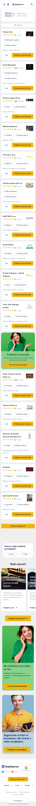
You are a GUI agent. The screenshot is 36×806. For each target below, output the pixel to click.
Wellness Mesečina (10, 126)
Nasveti (7, 785)
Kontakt (27, 785)
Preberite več (8, 608)
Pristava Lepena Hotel (11, 98)
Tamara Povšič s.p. (10, 405)
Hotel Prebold (8, 245)
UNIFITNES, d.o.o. (9, 216)
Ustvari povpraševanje (17, 686)
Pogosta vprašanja (18, 794)
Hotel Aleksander (9, 65)
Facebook (7, 771)
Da (12, 554)
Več (6, 55)
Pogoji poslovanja (11, 792)
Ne (26, 554)
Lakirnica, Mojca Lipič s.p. (12, 183)
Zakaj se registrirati (17, 779)
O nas (17, 785)
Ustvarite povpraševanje (18, 365)
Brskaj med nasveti (17, 618)
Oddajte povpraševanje (22, 55)
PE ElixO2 (6, 467)
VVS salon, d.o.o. (9, 155)
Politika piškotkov (24, 792)
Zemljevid (18, 801)
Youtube (16, 771)
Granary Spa (7, 32)
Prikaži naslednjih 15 (18, 526)
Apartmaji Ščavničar (10, 496)
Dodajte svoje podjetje (16, 749)
